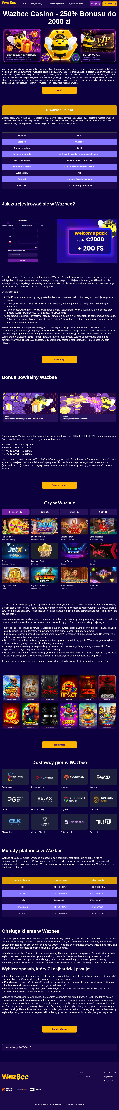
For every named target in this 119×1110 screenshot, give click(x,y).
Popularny (13, 512)
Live (43, 512)
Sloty (101, 512)
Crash (72, 512)
